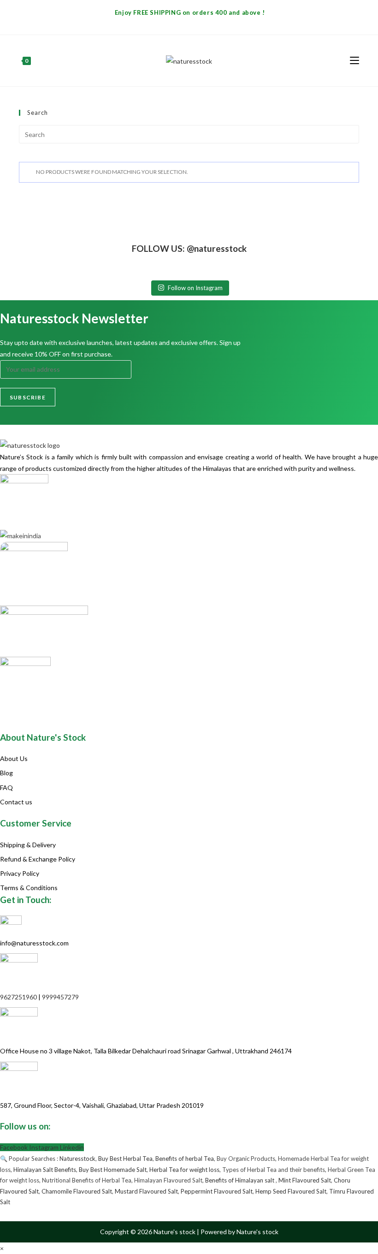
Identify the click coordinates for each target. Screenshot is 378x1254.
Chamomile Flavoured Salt (76, 1191)
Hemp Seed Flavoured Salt (290, 1191)
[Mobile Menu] (354, 60)
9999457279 (60, 997)
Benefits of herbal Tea (184, 1158)
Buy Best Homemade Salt (113, 1169)
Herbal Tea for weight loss (184, 1169)
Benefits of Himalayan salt (240, 1180)
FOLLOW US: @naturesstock (189, 248)
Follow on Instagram (195, 287)
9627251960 (18, 997)
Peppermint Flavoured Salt (217, 1191)
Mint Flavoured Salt (304, 1180)
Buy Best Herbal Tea (125, 1158)
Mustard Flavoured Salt (146, 1191)
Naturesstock (77, 1158)
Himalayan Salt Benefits (44, 1169)
